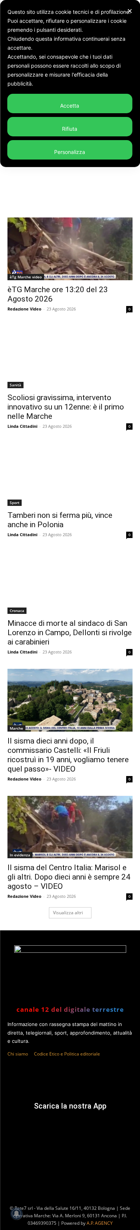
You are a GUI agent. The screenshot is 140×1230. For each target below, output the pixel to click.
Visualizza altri (68, 912)
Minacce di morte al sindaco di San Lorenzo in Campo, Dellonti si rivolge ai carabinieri (69, 632)
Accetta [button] (69, 105)
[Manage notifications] (16, 1214)
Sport (14, 502)
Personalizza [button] (69, 152)
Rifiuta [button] (69, 129)
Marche (16, 728)
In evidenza (20, 854)
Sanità (15, 384)
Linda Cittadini (22, 426)
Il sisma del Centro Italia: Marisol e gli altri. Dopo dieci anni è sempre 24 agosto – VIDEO (68, 877)
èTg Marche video (26, 276)
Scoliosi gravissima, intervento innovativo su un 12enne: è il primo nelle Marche (65, 407)
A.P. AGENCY (100, 1223)
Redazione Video (24, 309)
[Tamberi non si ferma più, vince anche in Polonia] (70, 474)
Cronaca (17, 610)
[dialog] (70, 83)
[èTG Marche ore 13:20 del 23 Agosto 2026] (70, 248)
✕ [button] (130, 11)
